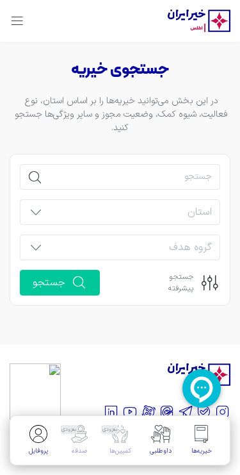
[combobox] (131, 216)
